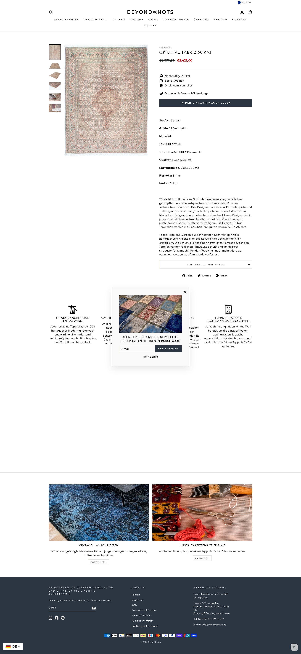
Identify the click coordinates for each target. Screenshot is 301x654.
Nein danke (150, 356)
